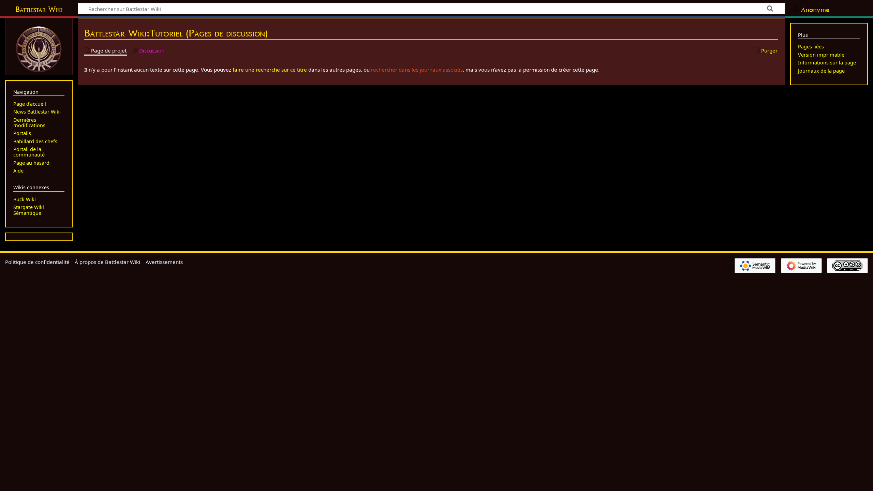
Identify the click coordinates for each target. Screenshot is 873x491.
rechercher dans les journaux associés (417, 69)
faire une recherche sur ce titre (270, 69)
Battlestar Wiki (38, 9)
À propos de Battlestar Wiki (107, 261)
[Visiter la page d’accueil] (38, 48)
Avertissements (164, 261)
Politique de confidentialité (37, 261)
